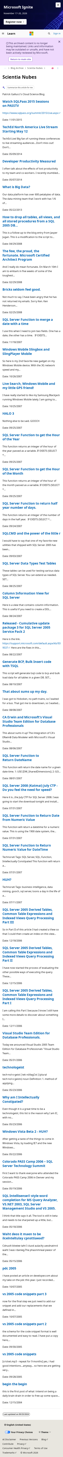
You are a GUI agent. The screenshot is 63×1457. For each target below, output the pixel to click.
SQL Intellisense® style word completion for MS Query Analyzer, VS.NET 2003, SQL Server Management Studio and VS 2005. (30, 1202)
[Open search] (49, 33)
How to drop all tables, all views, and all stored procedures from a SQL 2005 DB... (31, 221)
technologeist (13, 1067)
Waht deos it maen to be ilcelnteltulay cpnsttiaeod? (23, 1236)
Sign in (57, 33)
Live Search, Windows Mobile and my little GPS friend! (28, 385)
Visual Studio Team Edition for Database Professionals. (26, 1035)
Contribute (7, 1443)
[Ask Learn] (52, 68)
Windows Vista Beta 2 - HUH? (25, 1131)
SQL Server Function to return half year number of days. (29, 505)
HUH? (6, 879)
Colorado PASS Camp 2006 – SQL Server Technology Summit (27, 1163)
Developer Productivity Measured (29, 161)
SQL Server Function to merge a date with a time (27, 321)
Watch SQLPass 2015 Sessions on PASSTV (25, 103)
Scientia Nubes (35, 68)
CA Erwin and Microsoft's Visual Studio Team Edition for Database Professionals (29, 721)
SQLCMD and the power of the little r (31, 533)
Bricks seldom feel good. (21, 289)
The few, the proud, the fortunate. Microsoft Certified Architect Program (26, 255)
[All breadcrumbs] (5, 68)
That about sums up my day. (24, 691)
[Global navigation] (3, 33)
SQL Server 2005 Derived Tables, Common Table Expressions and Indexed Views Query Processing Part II (28, 954)
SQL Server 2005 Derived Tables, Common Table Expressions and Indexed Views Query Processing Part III (28, 915)
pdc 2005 (9, 1268)
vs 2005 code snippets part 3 (24, 1294)
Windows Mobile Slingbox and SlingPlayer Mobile (26, 351)
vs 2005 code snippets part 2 (24, 1324)
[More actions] (58, 68)
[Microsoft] (31, 34)
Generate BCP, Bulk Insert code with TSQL (26, 663)
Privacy (20, 1443)
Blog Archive (17, 68)
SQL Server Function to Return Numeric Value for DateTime (26, 847)
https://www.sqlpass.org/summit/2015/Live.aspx (30, 113)
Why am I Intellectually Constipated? (20, 1099)
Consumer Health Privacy (15, 1448)
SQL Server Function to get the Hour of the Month (31, 471)
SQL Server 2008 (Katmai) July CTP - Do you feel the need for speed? (30, 787)
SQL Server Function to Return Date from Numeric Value (30, 817)
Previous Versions (29, 1439)
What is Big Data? (16, 187)
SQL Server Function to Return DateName (20, 757)
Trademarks (8, 1452)
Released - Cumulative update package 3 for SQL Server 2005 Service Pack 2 (26, 627)
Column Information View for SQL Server (25, 595)
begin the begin (14, 1384)
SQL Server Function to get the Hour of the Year (31, 437)
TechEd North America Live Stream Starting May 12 (30, 129)
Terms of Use (40, 1448)
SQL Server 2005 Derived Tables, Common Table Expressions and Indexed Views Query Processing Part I (28, 996)
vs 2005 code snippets (19, 1354)
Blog (43, 1439)
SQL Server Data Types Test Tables (29, 563)
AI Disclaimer (9, 1439)
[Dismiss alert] (58, 4)
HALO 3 (8, 413)
